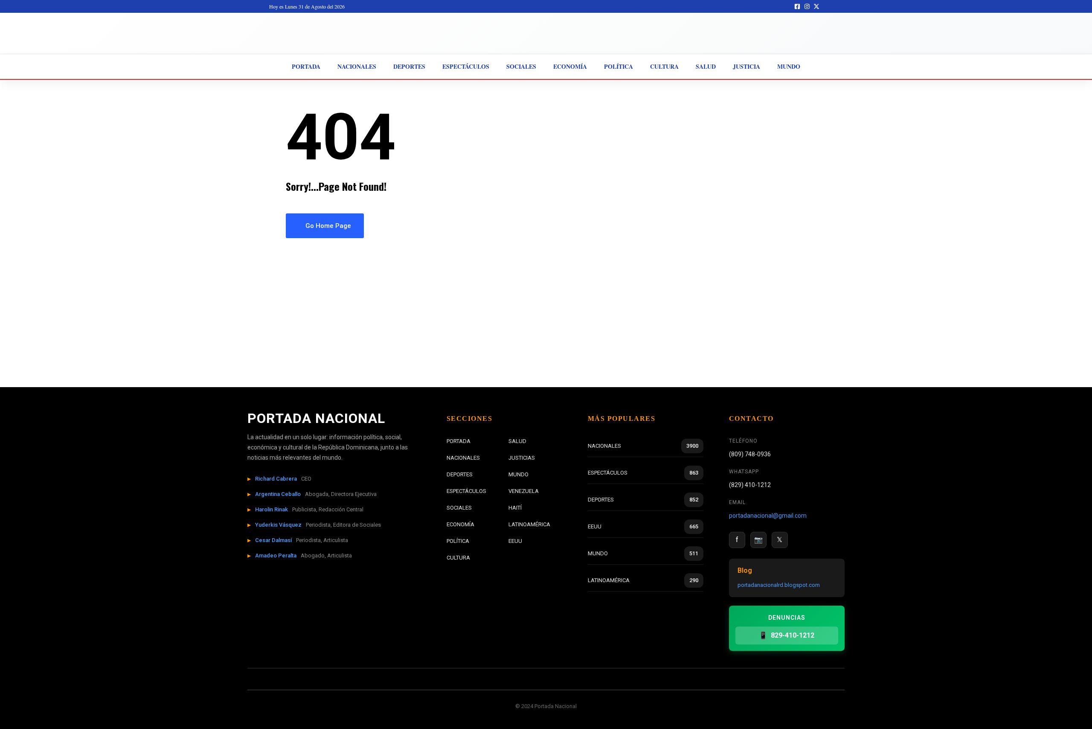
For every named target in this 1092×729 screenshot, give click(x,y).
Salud (706, 66)
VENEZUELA (523, 491)
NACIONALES (463, 458)
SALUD (517, 441)
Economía (570, 66)
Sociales (521, 66)
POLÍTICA (458, 541)
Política (618, 66)
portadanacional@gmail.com (768, 515)
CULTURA (458, 557)
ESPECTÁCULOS (466, 491)
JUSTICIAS (521, 458)
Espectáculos (465, 66)
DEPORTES (460, 474)
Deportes (409, 66)
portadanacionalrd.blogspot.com (779, 585)
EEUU (515, 541)
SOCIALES (459, 507)
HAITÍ (515, 507)
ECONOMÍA (460, 524)
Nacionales (356, 66)
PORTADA (458, 441)
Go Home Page (327, 226)
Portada (306, 66)
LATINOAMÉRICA (529, 524)
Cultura (664, 66)
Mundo (788, 66)
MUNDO (518, 474)
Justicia (746, 66)
